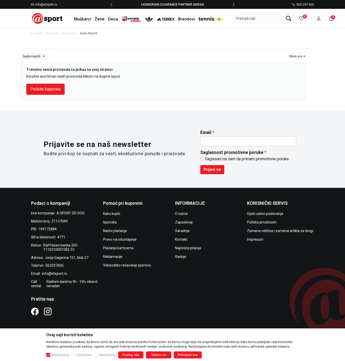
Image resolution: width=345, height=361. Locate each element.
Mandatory (60, 355)
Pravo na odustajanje (120, 239)
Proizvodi (51, 33)
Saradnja (182, 231)
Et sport (36, 33)
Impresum (255, 239)
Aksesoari (69, 33)
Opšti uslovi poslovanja (265, 214)
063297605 (54, 265)
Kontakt (181, 239)
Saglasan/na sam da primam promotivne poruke (247, 158)
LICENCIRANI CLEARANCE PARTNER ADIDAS (172, 4)
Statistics (84, 355)
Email (205, 132)
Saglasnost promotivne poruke (231, 152)
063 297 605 (305, 4)
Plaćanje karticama (118, 248)
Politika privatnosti (261, 222)
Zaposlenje (184, 222)
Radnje (180, 257)
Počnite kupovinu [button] (45, 89)
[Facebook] (35, 311)
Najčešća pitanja (188, 248)
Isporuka (110, 222)
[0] (301, 18)
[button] (318, 18)
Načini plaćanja (115, 231)
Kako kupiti (111, 214)
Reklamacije (112, 257)
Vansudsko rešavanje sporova (127, 265)
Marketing (108, 355)
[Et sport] (47, 18)
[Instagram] (48, 311)
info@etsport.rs (46, 4)
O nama (181, 214)
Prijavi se (212, 169)
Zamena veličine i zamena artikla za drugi (280, 231)
